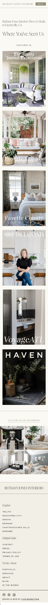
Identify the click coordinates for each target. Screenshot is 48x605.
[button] (40, 4)
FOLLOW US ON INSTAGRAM (24, 420)
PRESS (6, 548)
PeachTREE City (12, 516)
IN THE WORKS (10, 585)
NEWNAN (7, 523)
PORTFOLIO (9, 569)
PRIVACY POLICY (11, 552)
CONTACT (7, 544)
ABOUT (6, 577)
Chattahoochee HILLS (16, 527)
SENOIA (6, 519)
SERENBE (7, 531)
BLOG (5, 581)
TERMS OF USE (10, 556)
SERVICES (8, 573)
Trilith (6, 512)
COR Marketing (30, 599)
